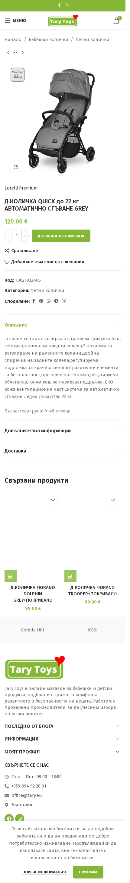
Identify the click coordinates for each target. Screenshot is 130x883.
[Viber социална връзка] (64, 301)
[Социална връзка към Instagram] (66, 6)
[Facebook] (9, 818)
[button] (11, 576)
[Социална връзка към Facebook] (59, 6)
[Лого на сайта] (63, 20)
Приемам (88, 872)
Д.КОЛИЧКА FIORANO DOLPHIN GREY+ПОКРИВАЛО (33, 594)
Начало (13, 39)
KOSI (93, 630)
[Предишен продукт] (8, 52)
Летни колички (92, 39)
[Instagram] (19, 818)
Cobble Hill (32, 630)
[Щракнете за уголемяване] (16, 167)
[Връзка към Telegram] (56, 301)
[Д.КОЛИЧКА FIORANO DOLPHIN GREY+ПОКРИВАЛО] (33, 536)
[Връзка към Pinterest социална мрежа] (41, 301)
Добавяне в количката (61, 236)
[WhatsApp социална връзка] (48, 301)
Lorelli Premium (21, 188)
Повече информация (44, 872)
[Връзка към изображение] (35, 667)
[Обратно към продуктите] (15, 52)
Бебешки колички (48, 39)
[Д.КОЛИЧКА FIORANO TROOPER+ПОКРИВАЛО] (92, 536)
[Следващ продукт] (22, 52)
